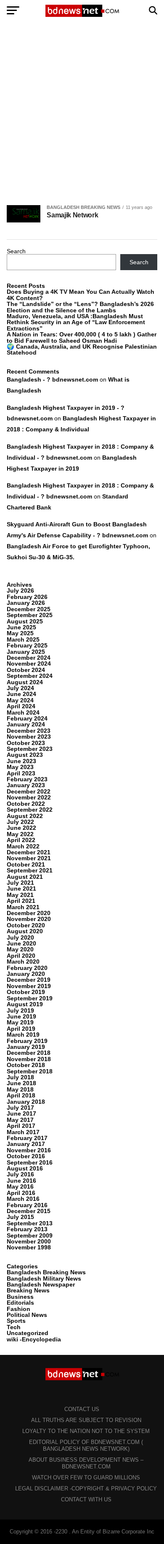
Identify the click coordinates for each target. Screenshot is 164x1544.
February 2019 (27, 1040)
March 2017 (23, 1132)
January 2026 (26, 602)
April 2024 (21, 706)
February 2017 (27, 1138)
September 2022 (30, 809)
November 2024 (29, 663)
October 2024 (26, 669)
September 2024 (30, 675)
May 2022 (20, 834)
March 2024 (23, 712)
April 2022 (21, 840)
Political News (27, 1314)
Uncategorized (27, 1333)
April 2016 (21, 1192)
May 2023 (20, 767)
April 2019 (21, 1028)
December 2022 (28, 791)
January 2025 (26, 651)
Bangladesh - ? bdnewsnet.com (52, 379)
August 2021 (25, 876)
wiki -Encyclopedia (34, 1339)
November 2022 (29, 797)
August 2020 (25, 931)
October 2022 (26, 803)
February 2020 (27, 967)
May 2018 (20, 1089)
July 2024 (20, 688)
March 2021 (23, 907)
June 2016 (21, 1180)
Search (16, 251)
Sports (16, 1320)
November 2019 (29, 986)
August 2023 (25, 754)
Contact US (81, 1409)
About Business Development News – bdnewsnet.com (86, 1463)
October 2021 (26, 864)
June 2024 (21, 694)
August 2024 (25, 682)
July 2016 (20, 1174)
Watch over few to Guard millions (86, 1477)
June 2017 (21, 1113)
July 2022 (20, 821)
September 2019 (30, 998)
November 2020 (29, 919)
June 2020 (21, 943)
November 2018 (29, 1059)
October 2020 (26, 925)
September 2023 (30, 748)
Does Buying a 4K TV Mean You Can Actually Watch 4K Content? (80, 294)
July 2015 (20, 1217)
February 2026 (27, 596)
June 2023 (21, 761)
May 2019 (20, 1022)
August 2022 (25, 816)
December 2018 (28, 1052)
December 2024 (28, 657)
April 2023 (21, 773)
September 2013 (30, 1223)
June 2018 (21, 1083)
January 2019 (26, 1046)
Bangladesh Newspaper (41, 1284)
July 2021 (20, 882)
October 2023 (26, 742)
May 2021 (20, 894)
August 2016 (25, 1168)
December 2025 (28, 609)
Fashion (18, 1309)
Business (20, 1296)
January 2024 (26, 724)
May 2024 (20, 700)
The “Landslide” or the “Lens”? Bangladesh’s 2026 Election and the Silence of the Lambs (80, 307)
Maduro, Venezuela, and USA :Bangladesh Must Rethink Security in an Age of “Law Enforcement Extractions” (76, 322)
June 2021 (21, 888)
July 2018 (20, 1077)
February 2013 (27, 1229)
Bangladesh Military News (44, 1278)
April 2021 (21, 900)
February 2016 (27, 1205)
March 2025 (23, 639)
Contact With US (86, 1499)
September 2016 (30, 1162)
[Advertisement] (82, 113)
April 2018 (21, 1095)
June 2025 (21, 627)
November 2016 (29, 1150)
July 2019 (20, 1010)
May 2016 (20, 1186)
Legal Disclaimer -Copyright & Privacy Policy (86, 1488)
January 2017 (26, 1143)
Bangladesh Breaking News (46, 1272)
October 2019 (26, 992)
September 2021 (30, 870)
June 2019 (21, 1016)
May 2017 (20, 1119)
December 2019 (28, 979)
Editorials (20, 1302)
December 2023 (28, 730)
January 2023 (26, 785)
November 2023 (29, 736)
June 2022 (21, 827)
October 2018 (26, 1065)
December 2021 (28, 852)
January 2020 (26, 973)
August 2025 (25, 621)
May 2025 (20, 633)
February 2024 (27, 718)
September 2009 (30, 1235)
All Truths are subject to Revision (86, 1420)
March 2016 (23, 1198)
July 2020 (20, 937)
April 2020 (21, 955)
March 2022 (23, 846)
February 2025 (27, 645)
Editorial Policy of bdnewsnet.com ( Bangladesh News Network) (86, 1445)
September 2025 (30, 615)
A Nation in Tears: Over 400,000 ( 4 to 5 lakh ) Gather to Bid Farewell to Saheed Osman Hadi (81, 337)
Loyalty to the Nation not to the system (86, 1431)
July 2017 (20, 1107)
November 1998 (29, 1247)
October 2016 (26, 1156)
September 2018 (30, 1071)
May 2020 (20, 949)
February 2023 (27, 779)
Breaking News (28, 1290)
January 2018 (26, 1101)
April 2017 (21, 1125)
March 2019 (23, 1034)
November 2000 (29, 1241)
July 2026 (20, 590)
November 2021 (29, 858)
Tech (14, 1327)
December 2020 (28, 913)
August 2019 (25, 1004)
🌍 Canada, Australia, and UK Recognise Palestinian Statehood (82, 349)
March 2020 (23, 961)
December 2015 (28, 1211)
